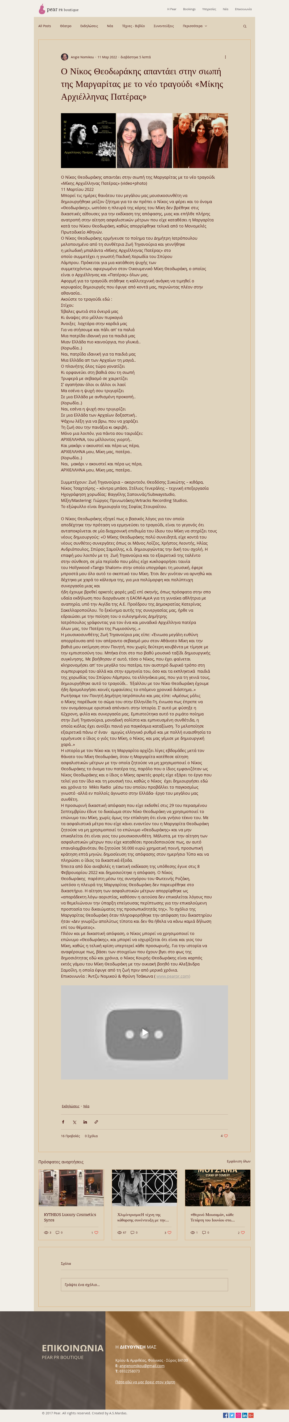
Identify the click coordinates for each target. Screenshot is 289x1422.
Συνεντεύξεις (164, 26)
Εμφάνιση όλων (239, 1161)
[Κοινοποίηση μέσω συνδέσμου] (96, 1122)
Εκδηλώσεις (89, 26)
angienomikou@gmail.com (142, 1365)
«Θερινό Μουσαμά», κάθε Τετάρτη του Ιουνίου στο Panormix (212, 1217)
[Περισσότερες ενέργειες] (225, 57)
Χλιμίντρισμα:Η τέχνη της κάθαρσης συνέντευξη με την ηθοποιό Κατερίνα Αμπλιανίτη (142, 1217)
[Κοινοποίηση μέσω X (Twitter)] (74, 1122)
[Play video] (144, 1032)
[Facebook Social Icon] (225, 1415)
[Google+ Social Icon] (251, 1415)
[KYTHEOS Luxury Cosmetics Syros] (71, 1188)
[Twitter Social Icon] (232, 1415)
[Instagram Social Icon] (238, 1415)
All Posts (44, 26)
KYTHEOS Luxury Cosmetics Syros (70, 1217)
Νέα (110, 26)
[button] (245, 26)
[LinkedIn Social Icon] (244, 1415)
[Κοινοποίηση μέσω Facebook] (63, 1122)
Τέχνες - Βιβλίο (133, 26)
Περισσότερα (193, 26)
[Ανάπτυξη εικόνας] (88, 140)
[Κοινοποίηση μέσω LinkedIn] (85, 1122)
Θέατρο (65, 26)
